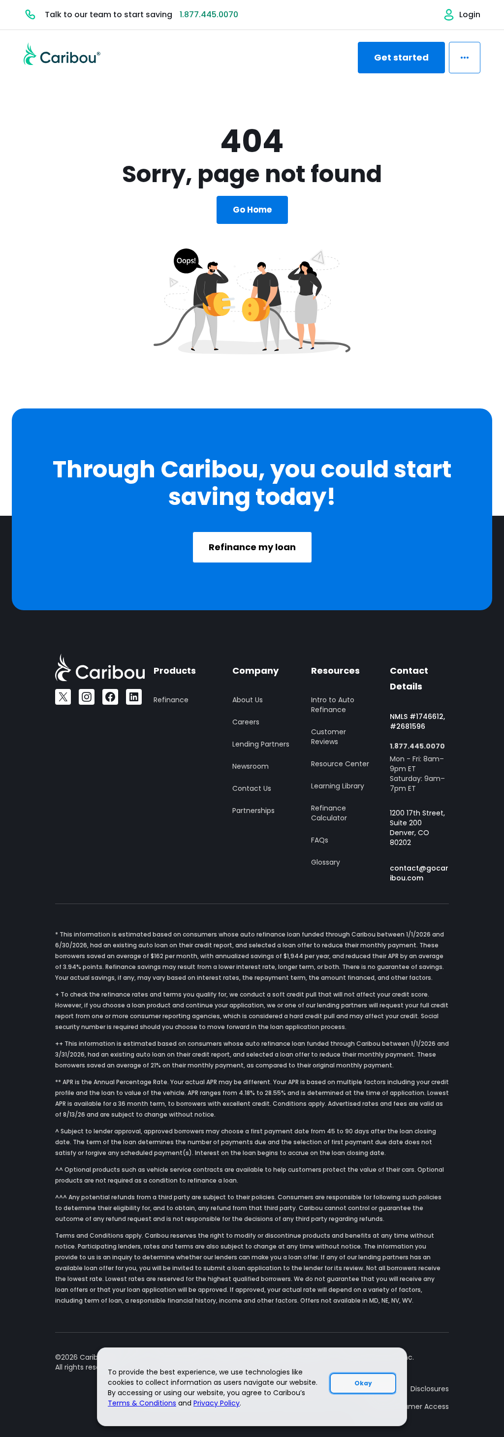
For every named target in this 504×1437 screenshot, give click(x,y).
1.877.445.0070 (209, 14)
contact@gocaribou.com (419, 873)
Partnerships (253, 810)
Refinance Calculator (329, 813)
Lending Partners (260, 744)
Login (469, 14)
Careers (245, 722)
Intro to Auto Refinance (332, 705)
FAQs (319, 840)
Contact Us (251, 788)
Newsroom (250, 766)
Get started (401, 57)
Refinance (171, 700)
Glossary (325, 862)
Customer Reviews (328, 737)
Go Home (252, 210)
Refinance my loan (252, 547)
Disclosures (429, 1389)
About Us (247, 700)
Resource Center (340, 764)
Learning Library (337, 786)
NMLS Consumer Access (408, 1406)
